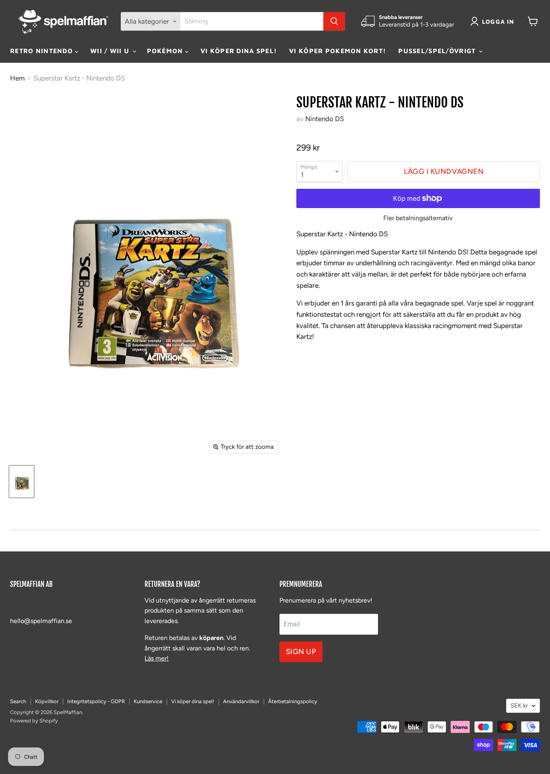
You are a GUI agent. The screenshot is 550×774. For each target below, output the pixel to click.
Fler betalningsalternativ (418, 218)
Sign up (301, 651)
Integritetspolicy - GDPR (96, 701)
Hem (17, 78)
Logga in (498, 21)
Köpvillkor (46, 701)
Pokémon (166, 50)
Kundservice (148, 701)
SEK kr (519, 705)
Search (18, 701)
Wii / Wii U (110, 50)
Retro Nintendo (42, 50)
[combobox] (251, 21)
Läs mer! (157, 658)
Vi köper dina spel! (239, 50)
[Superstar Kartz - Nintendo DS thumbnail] (21, 481)
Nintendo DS (324, 119)
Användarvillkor (241, 701)
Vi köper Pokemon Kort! (337, 50)
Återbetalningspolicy (292, 701)
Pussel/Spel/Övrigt (438, 50)
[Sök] (334, 21)
